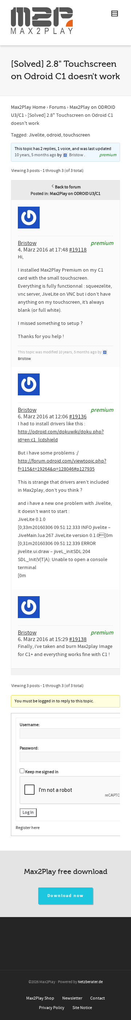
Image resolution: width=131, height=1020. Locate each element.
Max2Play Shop (40, 998)
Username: (30, 725)
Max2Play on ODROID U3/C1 (75, 193)
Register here (28, 828)
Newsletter (72, 998)
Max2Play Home (28, 107)
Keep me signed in (42, 772)
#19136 (78, 416)
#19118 (78, 249)
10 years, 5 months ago (35, 155)
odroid (54, 135)
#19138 (78, 639)
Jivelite (36, 135)
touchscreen (76, 135)
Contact (97, 998)
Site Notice (82, 1008)
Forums (57, 107)
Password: (29, 748)
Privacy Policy (51, 1008)
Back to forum (68, 187)
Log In (28, 812)
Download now (65, 896)
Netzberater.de (90, 982)
